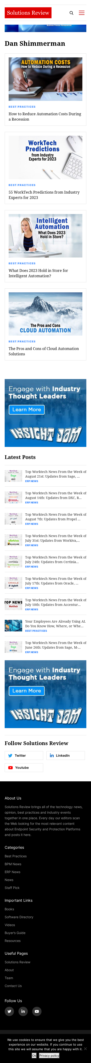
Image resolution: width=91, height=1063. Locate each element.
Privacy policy (49, 1055)
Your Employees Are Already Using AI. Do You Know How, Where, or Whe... (55, 623)
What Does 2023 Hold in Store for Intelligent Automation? (38, 273)
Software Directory (19, 917)
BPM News (13, 864)
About (9, 970)
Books (9, 909)
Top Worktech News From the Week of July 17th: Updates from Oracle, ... (55, 580)
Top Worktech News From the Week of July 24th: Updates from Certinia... (55, 559)
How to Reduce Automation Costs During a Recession (45, 116)
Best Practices (22, 107)
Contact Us (13, 986)
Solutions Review (17, 962)
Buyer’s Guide (15, 933)
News (9, 880)
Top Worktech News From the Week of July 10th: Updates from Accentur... (55, 602)
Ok (34, 1055)
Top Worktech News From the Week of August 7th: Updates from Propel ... (55, 516)
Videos (10, 925)
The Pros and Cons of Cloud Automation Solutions (44, 351)
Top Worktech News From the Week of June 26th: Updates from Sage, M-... (55, 645)
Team (9, 978)
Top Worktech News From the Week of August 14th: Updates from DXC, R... (55, 495)
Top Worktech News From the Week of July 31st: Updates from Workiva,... (55, 538)
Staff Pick (12, 887)
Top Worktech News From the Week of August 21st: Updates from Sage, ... (55, 474)
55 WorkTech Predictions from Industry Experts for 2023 (44, 195)
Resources (13, 940)
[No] (85, 1048)
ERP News (31, 481)
